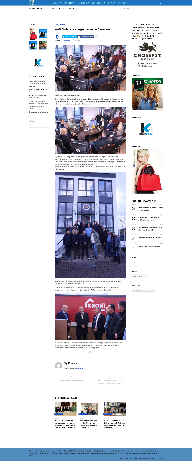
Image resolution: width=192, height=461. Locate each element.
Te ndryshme (60, 25)
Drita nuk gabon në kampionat (38, 112)
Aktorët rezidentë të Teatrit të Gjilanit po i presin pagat (147, 208)
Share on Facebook (87, 37)
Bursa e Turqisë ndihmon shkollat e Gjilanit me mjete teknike (147, 228)
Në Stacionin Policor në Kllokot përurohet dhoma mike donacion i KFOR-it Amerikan (114, 424)
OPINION (122, 3)
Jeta (110, 3)
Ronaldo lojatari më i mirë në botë (146, 246)
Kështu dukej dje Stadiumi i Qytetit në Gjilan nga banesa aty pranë (38, 83)
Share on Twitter (70, 37)
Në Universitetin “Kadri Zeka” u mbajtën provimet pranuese (145, 218)
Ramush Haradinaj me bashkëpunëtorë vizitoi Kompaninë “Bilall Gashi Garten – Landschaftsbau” (65, 424)
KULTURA (97, 3)
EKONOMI (82, 3)
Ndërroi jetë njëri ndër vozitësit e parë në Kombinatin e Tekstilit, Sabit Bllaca (89, 424)
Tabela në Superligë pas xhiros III (63, 9)
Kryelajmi (66, 40)
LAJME (55, 3)
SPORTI (68, 3)
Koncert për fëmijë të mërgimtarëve (146, 237)
